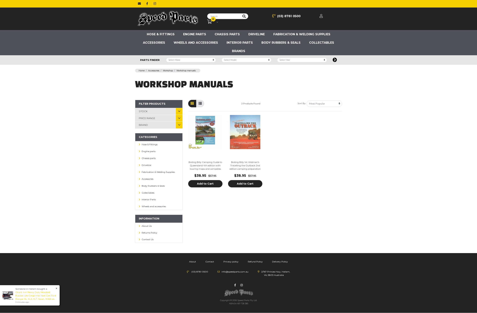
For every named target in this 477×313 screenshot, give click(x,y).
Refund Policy (255, 261)
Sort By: (302, 103)
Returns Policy (149, 232)
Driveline (256, 34)
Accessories (154, 42)
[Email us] (139, 3)
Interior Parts (240, 42)
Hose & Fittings (161, 34)
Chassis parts (227, 34)
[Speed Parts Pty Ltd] (167, 18)
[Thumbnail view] (192, 103)
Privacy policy (230, 261)
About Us (147, 226)
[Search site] (244, 16)
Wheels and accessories (196, 42)
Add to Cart (205, 183)
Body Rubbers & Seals (281, 42)
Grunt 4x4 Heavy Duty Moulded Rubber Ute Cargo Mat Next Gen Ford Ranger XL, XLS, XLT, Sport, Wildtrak (35, 295)
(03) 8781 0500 (289, 16)
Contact (209, 261)
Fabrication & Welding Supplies (301, 34)
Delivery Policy (280, 261)
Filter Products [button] (152, 103)
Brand (143, 124)
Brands (238, 51)
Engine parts (194, 34)
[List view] (200, 103)
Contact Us (148, 239)
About (192, 261)
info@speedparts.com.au (235, 271)
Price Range (147, 118)
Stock (143, 111)
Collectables (321, 42)
